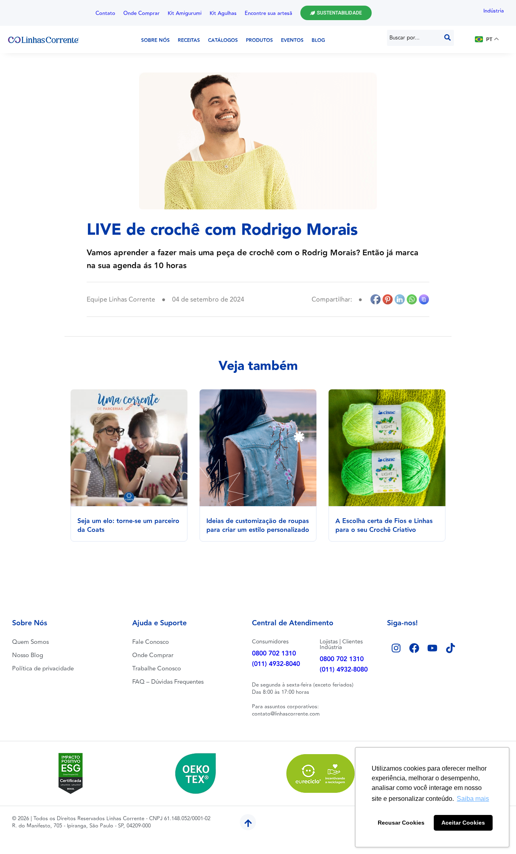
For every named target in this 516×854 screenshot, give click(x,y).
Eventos (292, 40)
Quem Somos (30, 642)
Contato (105, 13)
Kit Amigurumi (185, 13)
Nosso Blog (27, 655)
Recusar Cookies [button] (401, 822)
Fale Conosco (150, 642)
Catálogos (223, 40)
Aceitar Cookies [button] (463, 822)
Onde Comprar (141, 13)
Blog (318, 40)
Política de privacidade (43, 669)
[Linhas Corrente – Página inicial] (43, 39)
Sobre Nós (155, 40)
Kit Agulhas (223, 13)
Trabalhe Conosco (156, 669)
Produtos (259, 40)
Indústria (493, 11)
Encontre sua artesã (268, 13)
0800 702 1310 (274, 654)
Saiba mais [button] (473, 798)
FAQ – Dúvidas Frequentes (168, 682)
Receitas (189, 40)
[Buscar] (447, 38)
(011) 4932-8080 (344, 670)
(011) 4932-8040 (276, 664)
